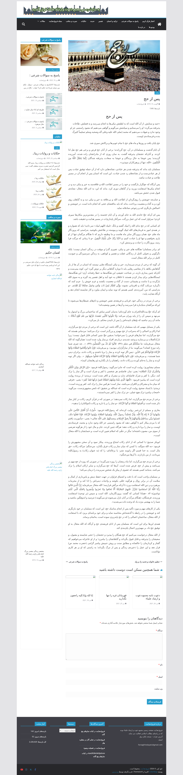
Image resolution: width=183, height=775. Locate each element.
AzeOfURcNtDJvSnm (96, 753)
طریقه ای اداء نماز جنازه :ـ (34, 109)
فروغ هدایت (140, 104)
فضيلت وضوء (88, 748)
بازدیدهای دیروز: (40, 736)
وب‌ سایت (158, 688)
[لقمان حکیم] (41, 232)
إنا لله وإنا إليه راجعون (81, 595)
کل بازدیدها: (41, 742)
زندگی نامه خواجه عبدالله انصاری (34, 365)
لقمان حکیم (52, 252)
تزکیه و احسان (112, 21)
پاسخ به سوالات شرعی (129, 21)
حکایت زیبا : (39, 191)
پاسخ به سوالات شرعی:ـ (35, 97)
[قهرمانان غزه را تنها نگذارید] (114, 577)
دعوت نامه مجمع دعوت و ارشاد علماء (148, 597)
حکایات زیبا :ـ (39, 178)
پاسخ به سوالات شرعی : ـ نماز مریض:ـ (34, 122)
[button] (38, 21)
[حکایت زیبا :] (54, 192)
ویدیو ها (151, 27)
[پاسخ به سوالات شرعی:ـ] (54, 98)
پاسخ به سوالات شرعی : (45, 75)
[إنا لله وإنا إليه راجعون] (80, 577)
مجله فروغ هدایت (55, 21)
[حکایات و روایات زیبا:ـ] (41, 142)
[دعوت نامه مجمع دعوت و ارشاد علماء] (147, 577)
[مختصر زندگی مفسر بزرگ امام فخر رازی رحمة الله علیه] (54, 555)
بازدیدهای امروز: (40, 731)
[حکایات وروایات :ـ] (54, 205)
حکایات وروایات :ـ (37, 203)
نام (160, 664)
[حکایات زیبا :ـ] (54, 180)
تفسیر (100, 21)
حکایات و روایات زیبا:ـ (46, 153)
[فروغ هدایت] (159, 24)
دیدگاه (159, 630)
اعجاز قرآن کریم (148, 21)
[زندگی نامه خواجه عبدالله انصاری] (54, 367)
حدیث (92, 21)
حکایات (83, 21)
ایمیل (159, 676)
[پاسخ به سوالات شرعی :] (41, 55)
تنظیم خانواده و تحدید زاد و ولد (147, 561)
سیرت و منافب (71, 21)
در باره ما (141, 27)
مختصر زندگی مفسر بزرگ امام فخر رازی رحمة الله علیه (34, 554)
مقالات (42, 21)
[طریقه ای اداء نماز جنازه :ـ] (54, 111)
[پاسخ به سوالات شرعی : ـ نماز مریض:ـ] (54, 125)
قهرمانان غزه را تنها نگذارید (116, 597)
